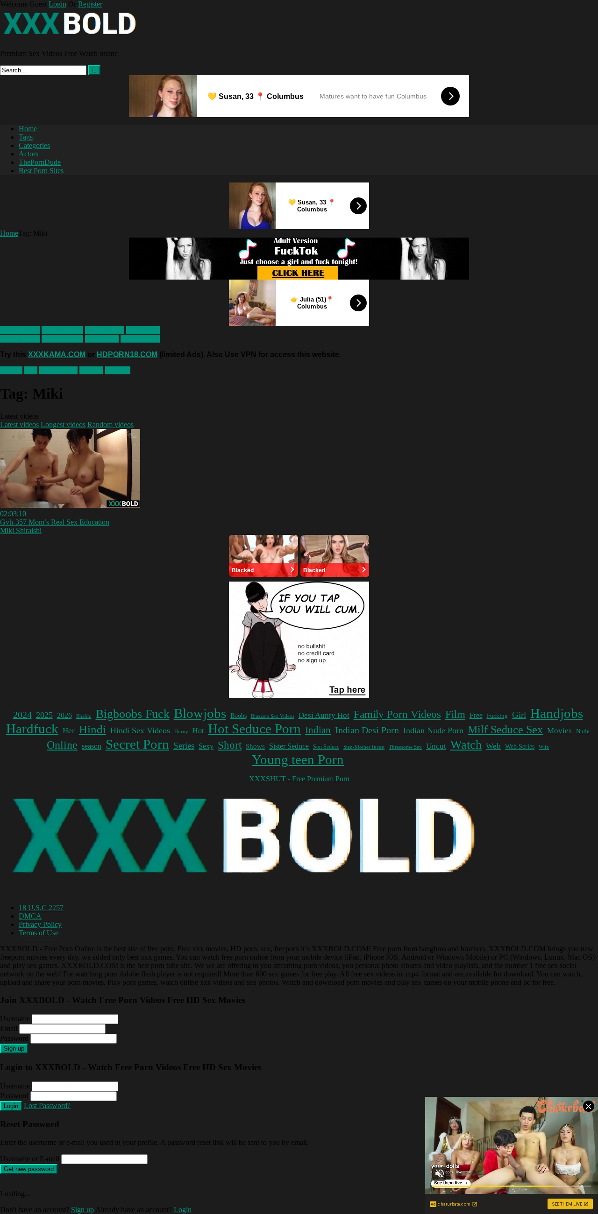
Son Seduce (326, 747)
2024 (22, 714)
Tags (26, 137)
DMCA (30, 916)
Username (15, 1019)
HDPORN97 (104, 330)
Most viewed (58, 370)
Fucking (497, 716)
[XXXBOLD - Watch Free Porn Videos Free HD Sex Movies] (70, 38)
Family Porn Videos (397, 714)
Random (117, 370)
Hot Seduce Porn (254, 728)
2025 (44, 715)
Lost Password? (47, 1105)
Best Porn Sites (41, 171)
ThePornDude (40, 162)
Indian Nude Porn (433, 730)
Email (8, 1028)
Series (183, 746)
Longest (91, 370)
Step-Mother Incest (363, 747)
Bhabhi (84, 716)
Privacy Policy (40, 924)
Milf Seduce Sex (505, 729)
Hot (198, 730)
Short (230, 745)
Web (493, 746)
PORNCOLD (62, 330)
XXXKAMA (20, 330)
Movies (559, 730)
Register (90, 4)
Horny (181, 731)
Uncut (436, 746)
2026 (64, 715)
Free (476, 715)
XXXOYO (143, 330)
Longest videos (63, 424)
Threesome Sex (405, 747)
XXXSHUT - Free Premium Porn (299, 779)
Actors (28, 154)
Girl (519, 715)
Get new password (29, 1168)
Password (14, 1038)
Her (69, 730)
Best (30, 370)
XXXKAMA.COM (56, 354)
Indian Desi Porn (367, 730)
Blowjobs (200, 713)
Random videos (110, 424)
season (91, 746)
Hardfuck (32, 728)
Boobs (238, 715)
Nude (583, 731)
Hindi (92, 729)
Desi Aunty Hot (324, 715)
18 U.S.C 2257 (41, 908)
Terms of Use (38, 933)
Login (57, 4)
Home (28, 129)
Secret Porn (137, 744)
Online (62, 745)
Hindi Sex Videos (140, 730)
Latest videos (19, 424)
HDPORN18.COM (127, 354)
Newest (11, 370)
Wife (544, 747)
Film (455, 714)
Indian (318, 730)
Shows (255, 746)
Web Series (519, 746)
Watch (466, 744)
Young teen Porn (298, 759)
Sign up (14, 1048)
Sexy (206, 746)
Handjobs (556, 713)
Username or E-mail (29, 1159)
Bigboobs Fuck (133, 714)
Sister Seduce (289, 746)
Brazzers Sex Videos (272, 716)
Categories (34, 145)
